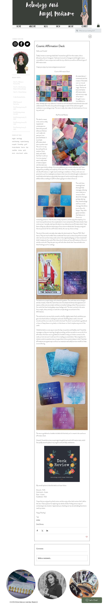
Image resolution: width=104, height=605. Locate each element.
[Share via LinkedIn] (47, 531)
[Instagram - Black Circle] (15, 44)
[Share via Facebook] (37, 531)
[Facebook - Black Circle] (21, 44)
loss (27, 147)
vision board (19, 153)
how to (23, 147)
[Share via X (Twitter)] (42, 531)
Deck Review (40, 524)
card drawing (15, 141)
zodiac (26, 153)
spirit (24, 150)
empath (14, 144)
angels (14, 138)
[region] (20, 584)
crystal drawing (24, 141)
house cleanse (16, 147)
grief (25, 144)
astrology (19, 138)
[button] (98, 25)
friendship (20, 144)
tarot (13, 153)
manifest (14, 150)
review (20, 150)
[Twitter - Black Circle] (27, 44)
